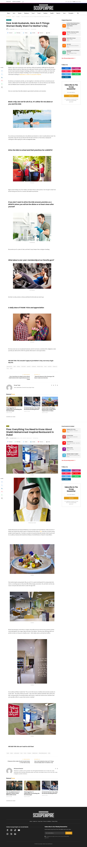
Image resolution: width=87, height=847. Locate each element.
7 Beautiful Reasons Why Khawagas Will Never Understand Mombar (44, 377)
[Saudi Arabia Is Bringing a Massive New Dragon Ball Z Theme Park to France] (50, 401)
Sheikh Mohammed (43, 753)
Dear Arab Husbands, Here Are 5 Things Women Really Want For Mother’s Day (44, 762)
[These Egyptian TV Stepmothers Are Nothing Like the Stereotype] (14, 401)
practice (49, 366)
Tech (64, 13)
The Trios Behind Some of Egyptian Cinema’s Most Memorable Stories (12, 793)
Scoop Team (12, 29)
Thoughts (70, 13)
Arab (15, 366)
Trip (8, 368)
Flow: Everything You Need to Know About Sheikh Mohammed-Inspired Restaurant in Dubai (19, 378)
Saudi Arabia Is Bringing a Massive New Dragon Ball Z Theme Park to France (49, 409)
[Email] (2, 87)
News (8, 13)
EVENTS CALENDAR (16, 1)
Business (26, 13)
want (11, 368)
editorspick (16, 753)
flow (21, 753)
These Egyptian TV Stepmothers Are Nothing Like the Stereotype (14, 409)
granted (28, 366)
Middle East (35, 753)
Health (51, 13)
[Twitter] (2, 74)
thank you (55, 366)
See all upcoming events (68, 58)
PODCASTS (8, 1)
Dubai (11, 753)
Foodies (29, 753)
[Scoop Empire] (43, 7)
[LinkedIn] (2, 77)
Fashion (45, 13)
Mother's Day (40, 366)
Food (33, 13)
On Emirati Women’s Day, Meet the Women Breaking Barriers (32, 408)
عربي (23, 1)
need (45, 366)
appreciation (9, 366)
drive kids (24, 366)
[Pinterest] (2, 80)
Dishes (18, 366)
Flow (41, 531)
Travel (39, 13)
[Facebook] (2, 71)
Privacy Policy (73, 100)
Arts (14, 13)
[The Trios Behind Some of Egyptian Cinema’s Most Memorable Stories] (14, 785)
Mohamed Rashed (18, 768)
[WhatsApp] (2, 84)
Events (19, 13)
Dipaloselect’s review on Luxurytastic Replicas (30, 74)
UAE (49, 753)
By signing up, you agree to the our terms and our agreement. (71, 100)
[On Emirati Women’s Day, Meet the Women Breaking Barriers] (32, 401)
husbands (34, 366)
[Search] (77, 13)
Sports (58, 13)
